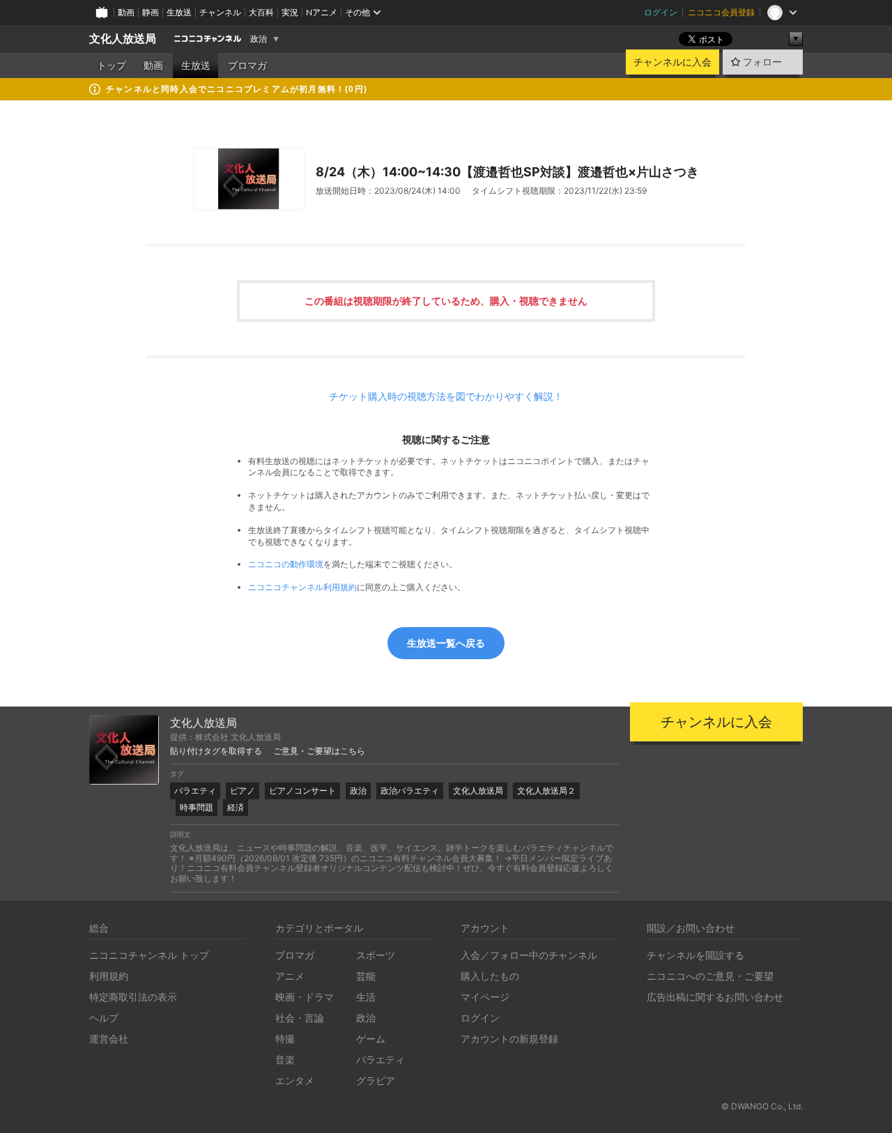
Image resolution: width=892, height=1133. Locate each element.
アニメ (290, 976)
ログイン (660, 12)
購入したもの (490, 976)
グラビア (375, 1080)
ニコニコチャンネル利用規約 (302, 587)
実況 (290, 12)
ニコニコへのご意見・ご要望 (710, 976)
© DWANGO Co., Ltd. (762, 1106)
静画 (150, 12)
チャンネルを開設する (695, 955)
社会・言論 (299, 1018)
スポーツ (375, 955)
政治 (258, 39)
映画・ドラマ (304, 997)
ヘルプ (103, 1018)
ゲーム (370, 1039)
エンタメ (294, 1080)
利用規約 (108, 976)
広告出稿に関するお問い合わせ (715, 997)
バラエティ (195, 790)
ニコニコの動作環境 (285, 564)
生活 (366, 997)
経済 (235, 807)
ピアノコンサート (302, 790)
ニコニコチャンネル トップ (149, 955)
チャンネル (220, 12)
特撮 (285, 1039)
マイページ (485, 997)
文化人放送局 (122, 39)
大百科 (261, 12)
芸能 (366, 976)
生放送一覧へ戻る (446, 643)
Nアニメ (321, 12)
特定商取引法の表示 (133, 997)
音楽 (285, 1059)
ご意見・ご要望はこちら (319, 751)
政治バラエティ (409, 790)
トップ (111, 65)
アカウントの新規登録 (509, 1039)
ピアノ (242, 790)
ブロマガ (247, 65)
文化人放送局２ (546, 790)
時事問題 (196, 807)
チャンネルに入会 (672, 62)
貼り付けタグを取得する (216, 751)
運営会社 (108, 1039)
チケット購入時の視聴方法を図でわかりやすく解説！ (446, 396)
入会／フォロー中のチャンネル (529, 955)
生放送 (179, 12)
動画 (126, 12)
